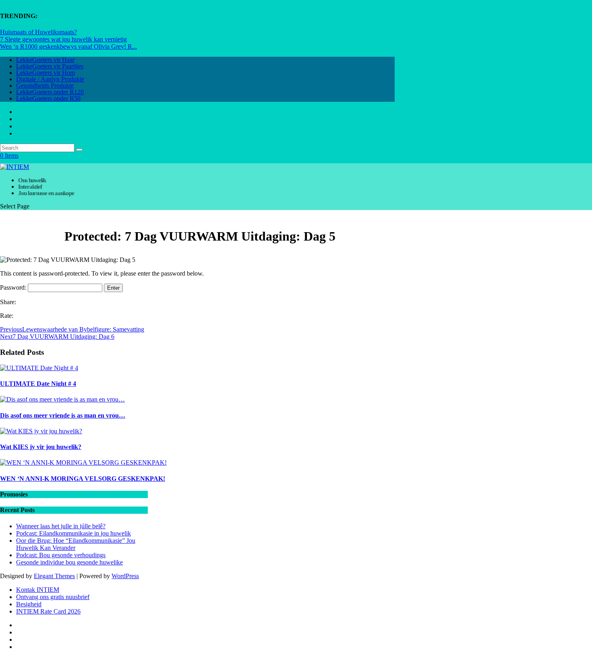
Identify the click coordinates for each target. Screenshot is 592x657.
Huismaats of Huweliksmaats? (38, 32)
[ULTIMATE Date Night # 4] (39, 368)
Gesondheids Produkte (45, 85)
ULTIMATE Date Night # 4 (38, 383)
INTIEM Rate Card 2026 (48, 611)
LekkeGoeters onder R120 (50, 92)
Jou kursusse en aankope (46, 193)
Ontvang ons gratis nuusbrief (52, 596)
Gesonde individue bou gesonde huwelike (69, 562)
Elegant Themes (54, 576)
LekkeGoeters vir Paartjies (49, 66)
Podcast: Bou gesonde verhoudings (61, 555)
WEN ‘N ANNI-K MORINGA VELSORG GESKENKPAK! (82, 478)
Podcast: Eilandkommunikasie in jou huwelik (73, 533)
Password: (14, 287)
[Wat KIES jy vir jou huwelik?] (41, 431)
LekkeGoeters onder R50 (48, 98)
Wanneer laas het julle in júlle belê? (61, 526)
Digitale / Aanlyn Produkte (50, 79)
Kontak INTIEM (37, 589)
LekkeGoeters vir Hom (45, 72)
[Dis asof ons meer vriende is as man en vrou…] (62, 399)
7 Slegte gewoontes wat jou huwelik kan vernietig (63, 39)
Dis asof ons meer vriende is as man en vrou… (62, 415)
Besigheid (28, 604)
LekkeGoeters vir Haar (45, 59)
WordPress (125, 576)
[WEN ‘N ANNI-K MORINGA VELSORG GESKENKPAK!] (83, 462)
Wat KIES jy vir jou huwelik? (40, 446)
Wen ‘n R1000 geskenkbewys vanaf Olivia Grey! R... (68, 46)
